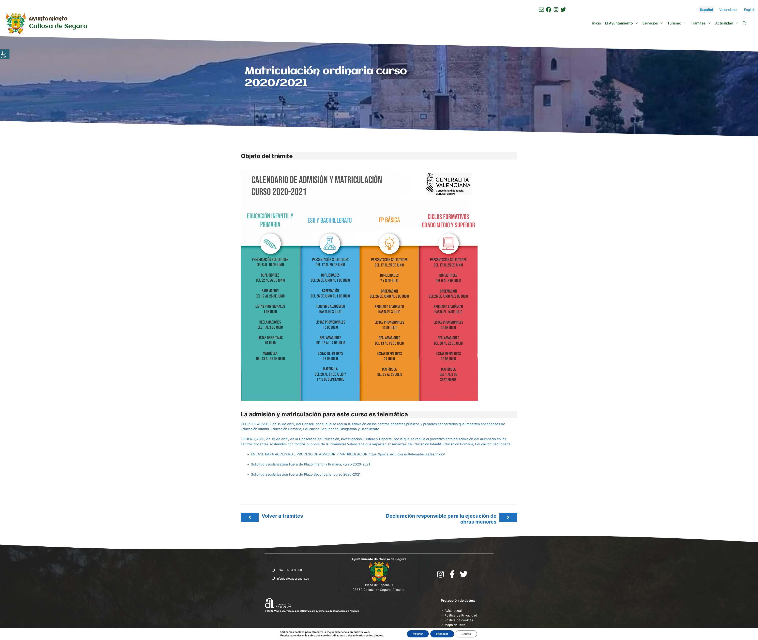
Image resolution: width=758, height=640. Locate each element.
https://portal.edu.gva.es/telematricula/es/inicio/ (407, 454)
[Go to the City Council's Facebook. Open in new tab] (452, 574)
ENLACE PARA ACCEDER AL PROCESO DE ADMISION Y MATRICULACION (309, 454)
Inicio (596, 23)
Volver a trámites (282, 516)
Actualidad (724, 23)
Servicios (650, 23)
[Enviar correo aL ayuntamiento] (541, 9)
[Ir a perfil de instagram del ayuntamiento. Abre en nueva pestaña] (556, 9)
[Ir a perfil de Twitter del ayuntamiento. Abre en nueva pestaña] (563, 9)
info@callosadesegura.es (293, 578)
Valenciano (728, 10)
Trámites (698, 23)
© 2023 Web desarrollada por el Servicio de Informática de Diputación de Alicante (312, 610)
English (749, 10)
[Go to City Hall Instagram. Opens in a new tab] (440, 574)
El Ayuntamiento (619, 23)
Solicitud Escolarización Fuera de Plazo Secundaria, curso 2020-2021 (306, 474)
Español (706, 10)
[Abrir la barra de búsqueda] (744, 23)
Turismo (674, 23)
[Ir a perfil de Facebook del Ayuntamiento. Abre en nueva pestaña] (548, 9)
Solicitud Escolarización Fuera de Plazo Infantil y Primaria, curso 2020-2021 (310, 464)
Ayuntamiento (48, 19)
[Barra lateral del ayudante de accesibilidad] (4, 54)
